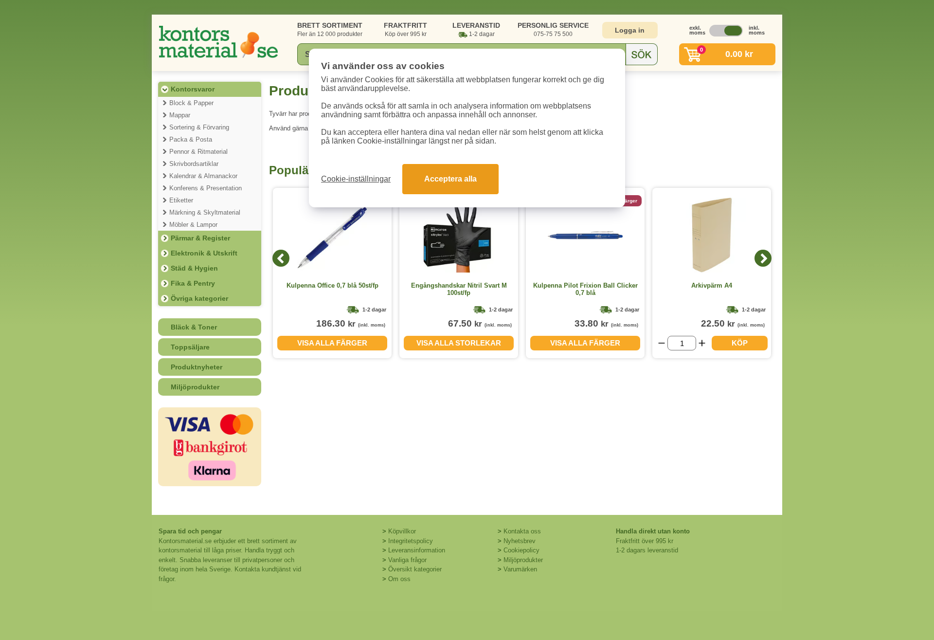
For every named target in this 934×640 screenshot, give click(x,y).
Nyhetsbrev (519, 541)
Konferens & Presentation (205, 188)
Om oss (399, 579)
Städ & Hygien (194, 268)
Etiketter (181, 200)
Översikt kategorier (415, 569)
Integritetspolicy (410, 541)
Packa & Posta (190, 139)
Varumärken (520, 569)
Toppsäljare (190, 347)
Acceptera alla (450, 179)
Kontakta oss (522, 531)
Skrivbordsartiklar (193, 163)
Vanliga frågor (407, 560)
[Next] (763, 258)
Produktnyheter (196, 367)
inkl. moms (754, 30)
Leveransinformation (416, 550)
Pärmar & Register (200, 238)
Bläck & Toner (194, 327)
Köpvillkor (402, 531)
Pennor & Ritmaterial (198, 151)
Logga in (630, 30)
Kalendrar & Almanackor (203, 176)
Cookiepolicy (521, 550)
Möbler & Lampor (193, 224)
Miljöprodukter (195, 387)
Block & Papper (191, 103)
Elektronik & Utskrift (204, 253)
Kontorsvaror (193, 89)
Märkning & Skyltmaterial (204, 212)
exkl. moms (694, 30)
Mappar (179, 115)
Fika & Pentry (193, 283)
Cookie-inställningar (356, 179)
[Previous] (280, 258)
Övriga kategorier (199, 298)
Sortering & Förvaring (199, 127)
